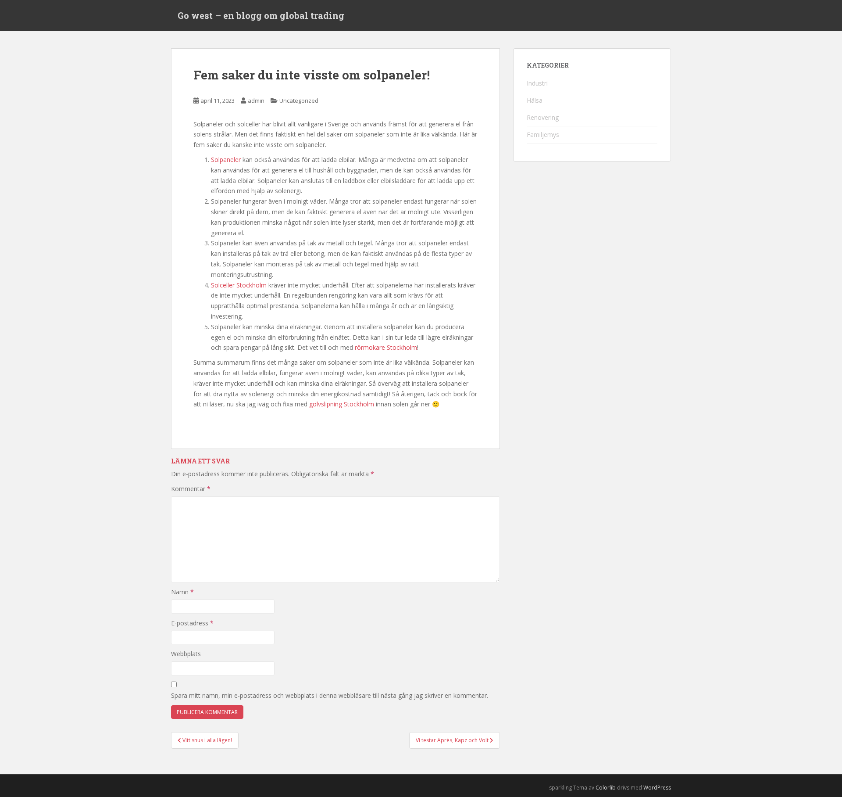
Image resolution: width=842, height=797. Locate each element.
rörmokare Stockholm (386, 347)
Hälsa (534, 100)
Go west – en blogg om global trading (261, 15)
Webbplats (186, 654)
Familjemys (543, 134)
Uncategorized (298, 100)
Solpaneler (226, 159)
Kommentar (190, 489)
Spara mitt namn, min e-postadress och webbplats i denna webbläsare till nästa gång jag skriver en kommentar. (329, 695)
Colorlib (606, 787)
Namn (182, 592)
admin (256, 100)
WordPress (657, 787)
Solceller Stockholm (239, 285)
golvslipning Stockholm (341, 404)
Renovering (543, 117)
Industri (537, 83)
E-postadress (192, 623)
